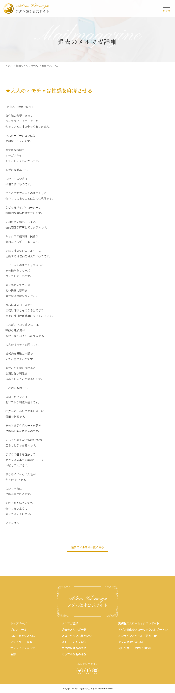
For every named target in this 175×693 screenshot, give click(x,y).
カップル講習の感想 (74, 654)
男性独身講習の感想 (74, 648)
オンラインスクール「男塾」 (136, 635)
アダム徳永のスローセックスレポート (141, 629)
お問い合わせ (143, 648)
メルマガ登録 (70, 623)
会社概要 (123, 648)
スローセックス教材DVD (77, 636)
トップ (8, 65)
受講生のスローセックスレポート (138, 623)
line (95, 671)
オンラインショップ (22, 648)
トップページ (18, 623)
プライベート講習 (21, 642)
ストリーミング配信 (74, 642)
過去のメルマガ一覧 (27, 65)
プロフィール (18, 629)
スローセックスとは (22, 636)
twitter (80, 671)
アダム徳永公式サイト (32, 8)
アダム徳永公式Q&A (130, 642)
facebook (87, 671)
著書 (13, 654)
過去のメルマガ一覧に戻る (87, 547)
